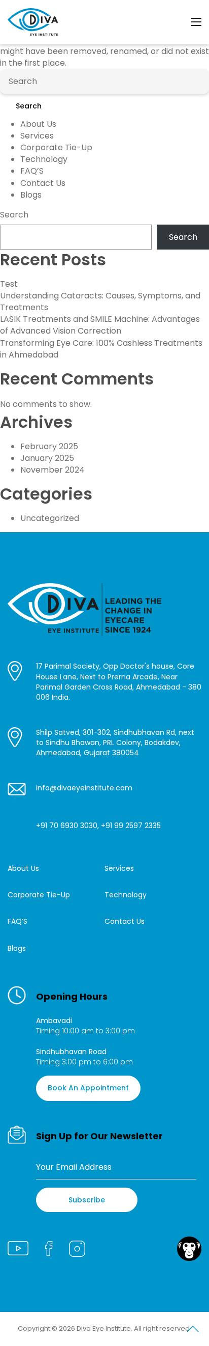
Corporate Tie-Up (56, 147)
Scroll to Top (193, 1331)
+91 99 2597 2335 (131, 825)
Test (9, 284)
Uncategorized (49, 518)
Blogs (31, 195)
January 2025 (47, 458)
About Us (38, 124)
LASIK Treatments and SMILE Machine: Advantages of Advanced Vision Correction (100, 325)
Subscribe (86, 1200)
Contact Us (42, 183)
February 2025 (49, 446)
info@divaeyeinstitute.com (84, 788)
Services (37, 136)
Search (29, 106)
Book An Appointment (88, 1088)
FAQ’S (32, 171)
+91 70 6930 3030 (66, 825)
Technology (43, 159)
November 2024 (52, 470)
